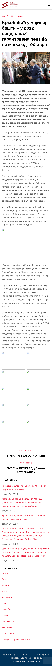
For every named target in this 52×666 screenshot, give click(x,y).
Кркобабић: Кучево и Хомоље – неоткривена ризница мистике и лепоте (24, 517)
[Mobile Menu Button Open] (49, 5)
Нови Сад (7, 609)
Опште (20, 16)
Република (7, 627)
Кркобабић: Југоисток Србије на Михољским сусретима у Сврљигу (24, 488)
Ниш (4, 603)
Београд (6, 573)
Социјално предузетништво (16, 639)
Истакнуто (7, 597)
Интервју (6, 591)
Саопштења (8, 633)
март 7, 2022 (7, 16)
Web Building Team (31, 661)
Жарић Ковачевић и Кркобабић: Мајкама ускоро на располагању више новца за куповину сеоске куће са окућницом (22, 502)
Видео (5, 579)
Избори (5, 585)
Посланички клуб (10, 621)
